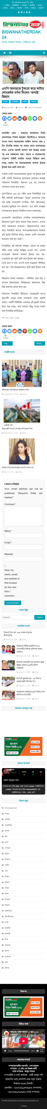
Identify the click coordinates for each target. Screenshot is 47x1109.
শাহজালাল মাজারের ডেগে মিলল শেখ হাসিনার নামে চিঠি (31, 693)
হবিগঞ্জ (7, 968)
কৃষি (6, 836)
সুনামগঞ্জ (8, 956)
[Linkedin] (19, 118)
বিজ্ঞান (12, 8)
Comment (10, 504)
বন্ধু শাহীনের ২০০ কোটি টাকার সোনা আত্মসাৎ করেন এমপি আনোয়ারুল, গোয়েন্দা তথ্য (9, 343)
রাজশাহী (7, 933)
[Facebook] (4, 118)
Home (24, 1106)
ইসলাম (6, 8)
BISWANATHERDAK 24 (21, 34)
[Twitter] (9, 118)
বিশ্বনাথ (33, 8)
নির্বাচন (7, 876)
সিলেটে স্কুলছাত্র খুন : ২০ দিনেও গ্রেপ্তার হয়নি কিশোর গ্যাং (29, 680)
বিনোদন (19, 8)
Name (8, 531)
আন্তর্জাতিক (15, 5)
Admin (20, 107)
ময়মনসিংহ (8, 911)
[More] (40, 118)
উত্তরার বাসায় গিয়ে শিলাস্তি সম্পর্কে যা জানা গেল (18, 467)
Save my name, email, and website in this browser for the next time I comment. (11, 583)
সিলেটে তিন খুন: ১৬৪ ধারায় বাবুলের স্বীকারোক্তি (18, 634)
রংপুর (6, 922)
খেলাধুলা (24, 5)
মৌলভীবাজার (9, 916)
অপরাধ (40, 5)
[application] (23, 1041)
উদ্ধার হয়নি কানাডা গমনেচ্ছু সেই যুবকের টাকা (17, 428)
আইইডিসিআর (16, 792)
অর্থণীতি (7, 819)
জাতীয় (7, 5)
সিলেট (7, 951)
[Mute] (37, 1050)
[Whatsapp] (30, 118)
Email (8, 542)
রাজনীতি (32, 5)
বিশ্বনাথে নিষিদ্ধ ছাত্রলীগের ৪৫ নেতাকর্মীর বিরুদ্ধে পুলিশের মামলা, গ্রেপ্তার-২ (30, 648)
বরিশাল (7, 882)
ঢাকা (6, 871)
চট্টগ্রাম (7, 854)
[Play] (5, 1050)
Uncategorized (11, 808)
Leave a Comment (34, 107)
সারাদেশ (41, 8)
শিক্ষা (26, 8)
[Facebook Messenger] (35, 118)
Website (8, 554)
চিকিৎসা (7, 859)
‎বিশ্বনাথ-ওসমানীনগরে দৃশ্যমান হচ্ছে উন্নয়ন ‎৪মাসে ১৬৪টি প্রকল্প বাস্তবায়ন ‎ (30, 665)
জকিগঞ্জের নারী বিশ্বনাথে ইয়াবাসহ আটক (15, 390)
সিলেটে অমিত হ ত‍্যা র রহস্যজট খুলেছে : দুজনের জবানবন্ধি (40, 343)
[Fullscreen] (41, 1050)
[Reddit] (14, 118)
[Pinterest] (24, 118)
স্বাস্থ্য (6, 962)
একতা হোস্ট (31, 792)
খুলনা (6, 842)
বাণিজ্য (7, 888)
